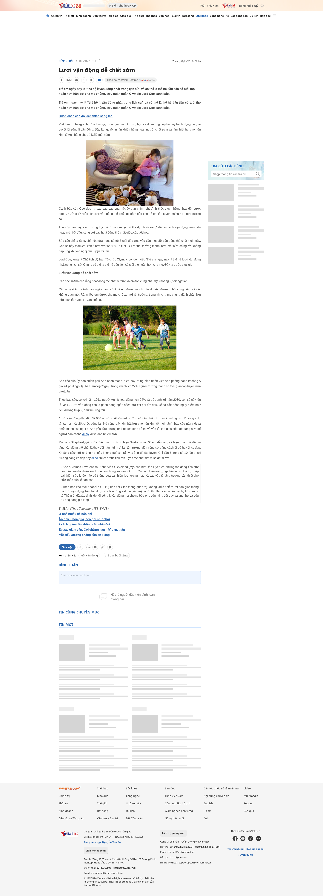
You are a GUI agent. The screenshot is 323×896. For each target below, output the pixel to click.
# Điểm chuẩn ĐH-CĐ (122, 5)
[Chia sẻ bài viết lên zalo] (69, 80)
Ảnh (206, 818)
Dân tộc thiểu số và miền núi (221, 788)
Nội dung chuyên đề (216, 796)
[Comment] (99, 80)
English (208, 803)
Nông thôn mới (174, 818)
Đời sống (188, 16)
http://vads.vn (178, 857)
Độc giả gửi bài (255, 849)
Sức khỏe (202, 16)
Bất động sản (239, 16)
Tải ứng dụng (235, 849)
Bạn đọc (265, 16)
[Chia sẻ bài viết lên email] (76, 80)
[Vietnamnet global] (228, 7)
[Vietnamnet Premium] (70, 790)
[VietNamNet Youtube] (242, 840)
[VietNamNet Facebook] (235, 840)
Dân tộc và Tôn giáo (105, 16)
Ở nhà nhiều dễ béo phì (75, 513)
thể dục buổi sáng (116, 555)
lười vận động (89, 555)
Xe (227, 16)
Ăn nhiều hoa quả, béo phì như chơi (84, 519)
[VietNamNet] (47, 16)
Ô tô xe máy (133, 803)
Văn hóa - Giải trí (169, 16)
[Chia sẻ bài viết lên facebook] (61, 80)
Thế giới (138, 16)
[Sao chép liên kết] (84, 80)
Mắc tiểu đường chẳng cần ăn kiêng (84, 534)
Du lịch (254, 16)
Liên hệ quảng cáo (173, 833)
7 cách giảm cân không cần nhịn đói (84, 524)
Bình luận (67, 547)
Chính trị (56, 16)
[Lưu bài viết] (91, 80)
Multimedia (251, 796)
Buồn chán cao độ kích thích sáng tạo (86, 116)
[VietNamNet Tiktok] (250, 840)
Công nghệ (217, 16)
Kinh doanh (83, 16)
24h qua (249, 811)
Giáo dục (125, 16)
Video (247, 788)
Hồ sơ (207, 811)
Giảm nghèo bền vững (179, 811)
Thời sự (69, 16)
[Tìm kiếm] (262, 5)
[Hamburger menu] (274, 16)
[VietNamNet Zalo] (258, 840)
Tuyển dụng (245, 854)
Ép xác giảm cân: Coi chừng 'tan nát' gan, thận (92, 529)
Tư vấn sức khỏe (90, 61)
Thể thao (151, 16)
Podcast (248, 803)
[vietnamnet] (70, 7)
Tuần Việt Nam (209, 5)
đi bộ (85, 434)
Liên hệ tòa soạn (96, 850)
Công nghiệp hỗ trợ (177, 803)
